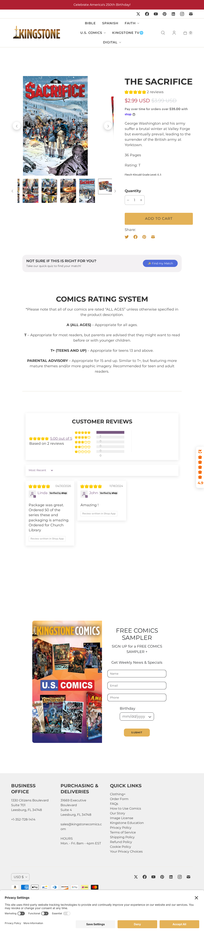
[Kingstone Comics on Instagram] (182, 14)
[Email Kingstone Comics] (190, 14)
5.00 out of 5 (61, 438)
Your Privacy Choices (126, 851)
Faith (130, 23)
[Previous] (17, 126)
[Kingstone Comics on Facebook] (147, 14)
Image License (121, 818)
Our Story (117, 813)
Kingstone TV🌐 (128, 33)
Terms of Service (123, 832)
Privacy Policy (120, 827)
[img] (39, 486)
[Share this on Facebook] (135, 237)
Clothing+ (118, 794)
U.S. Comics (91, 33)
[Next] (108, 126)
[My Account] (174, 33)
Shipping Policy (122, 837)
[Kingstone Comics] (36, 33)
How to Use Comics (125, 808)
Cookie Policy (120, 847)
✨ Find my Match (160, 263)
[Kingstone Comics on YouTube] (155, 14)
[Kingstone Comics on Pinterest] (164, 14)
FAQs (114, 804)
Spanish (110, 23)
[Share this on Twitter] (128, 237)
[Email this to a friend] (153, 237)
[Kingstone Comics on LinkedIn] (173, 14)
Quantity (133, 191)
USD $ (19, 877)
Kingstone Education (127, 823)
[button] (136, 92)
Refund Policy (121, 842)
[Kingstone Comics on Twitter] (138, 14)
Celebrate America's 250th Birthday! (102, 5)
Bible (90, 23)
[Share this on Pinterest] (144, 237)
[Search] (163, 33)
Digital (110, 42)
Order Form (119, 799)
